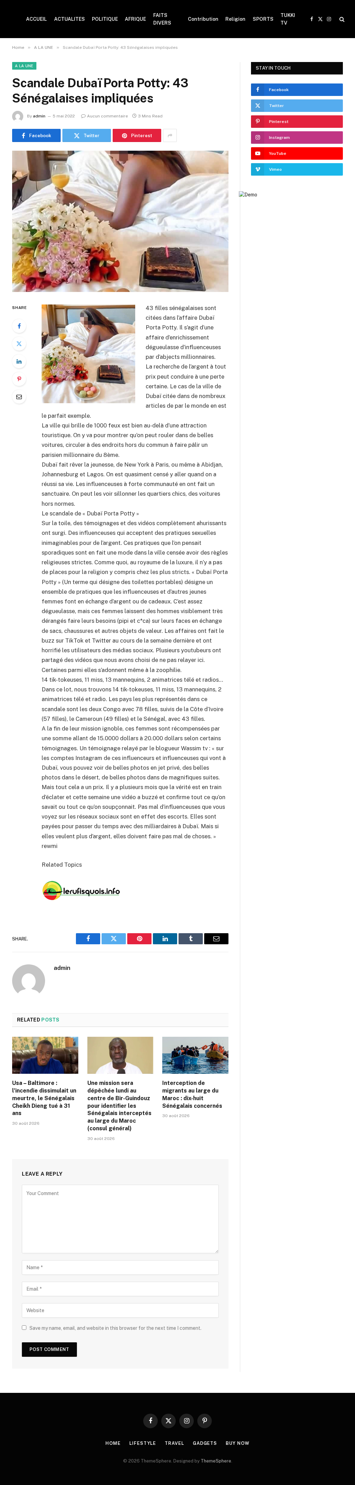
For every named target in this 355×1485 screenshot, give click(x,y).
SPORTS (263, 19)
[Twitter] (19, 344)
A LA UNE (24, 66)
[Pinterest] (19, 379)
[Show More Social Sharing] (170, 135)
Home (113, 1443)
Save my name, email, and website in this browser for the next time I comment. (115, 1328)
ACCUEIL (36, 19)
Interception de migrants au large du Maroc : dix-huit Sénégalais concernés (192, 1094)
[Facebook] (19, 326)
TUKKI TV (287, 19)
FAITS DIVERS (162, 19)
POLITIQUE (105, 19)
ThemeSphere (216, 1461)
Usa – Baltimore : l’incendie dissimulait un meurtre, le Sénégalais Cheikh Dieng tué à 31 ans (44, 1098)
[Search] (341, 19)
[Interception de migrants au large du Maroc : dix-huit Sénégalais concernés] (195, 1055)
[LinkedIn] (19, 361)
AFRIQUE (135, 19)
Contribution (203, 19)
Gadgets (205, 1443)
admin (39, 116)
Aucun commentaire (107, 116)
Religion (235, 19)
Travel (174, 1443)
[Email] (19, 397)
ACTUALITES (69, 19)
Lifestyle (142, 1443)
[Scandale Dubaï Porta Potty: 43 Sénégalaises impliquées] (120, 221)
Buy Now (237, 1443)
